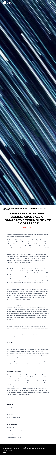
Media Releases (10, 208)
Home (4, 208)
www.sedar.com (12, 390)
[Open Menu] (51, 2)
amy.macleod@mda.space (13, 417)
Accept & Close (7, 452)
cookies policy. (8, 450)
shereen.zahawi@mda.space (14, 437)
